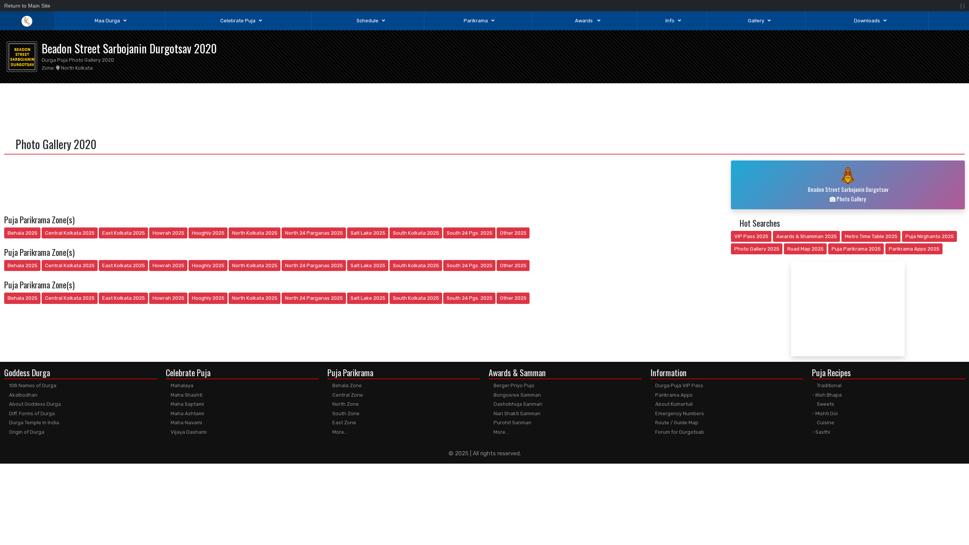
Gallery (756, 20)
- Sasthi (821, 432)
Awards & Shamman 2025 (806, 236)
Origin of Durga (26, 432)
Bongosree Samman (516, 395)
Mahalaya (181, 385)
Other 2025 (513, 233)
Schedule (368, 20)
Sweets (825, 404)
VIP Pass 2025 (751, 236)
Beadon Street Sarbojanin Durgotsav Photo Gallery (848, 194)
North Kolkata (76, 68)
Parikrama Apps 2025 (914, 249)
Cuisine (825, 422)
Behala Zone (346, 385)
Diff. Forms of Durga (31, 413)
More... (339, 432)
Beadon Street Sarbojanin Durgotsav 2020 (129, 48)
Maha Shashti (186, 395)
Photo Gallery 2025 (756, 249)
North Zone (345, 404)
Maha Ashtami (187, 413)
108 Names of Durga (32, 385)
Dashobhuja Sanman (517, 404)
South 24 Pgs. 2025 (469, 233)
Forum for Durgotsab (679, 432)
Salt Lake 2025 (368, 233)
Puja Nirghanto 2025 (929, 236)
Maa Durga (107, 20)
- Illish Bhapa (827, 395)
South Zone (345, 413)
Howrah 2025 (168, 233)
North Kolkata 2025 (254, 233)
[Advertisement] (484, 109)
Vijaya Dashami (188, 432)
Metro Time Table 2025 (871, 236)
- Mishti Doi (825, 413)
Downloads (867, 20)
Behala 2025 (22, 233)
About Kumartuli (673, 404)
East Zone (343, 422)
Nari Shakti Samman (516, 413)
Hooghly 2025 (208, 233)
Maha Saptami (187, 404)
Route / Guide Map (676, 422)
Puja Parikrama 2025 (856, 249)
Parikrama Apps (673, 395)
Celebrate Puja (237, 20)
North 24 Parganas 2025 (314, 233)
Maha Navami (186, 422)
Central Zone (347, 395)
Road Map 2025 (805, 249)
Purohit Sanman (511, 422)
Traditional (828, 385)
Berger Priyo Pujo (513, 385)
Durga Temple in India (33, 422)
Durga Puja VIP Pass (678, 385)
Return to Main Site (27, 6)
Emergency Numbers (679, 413)
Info (670, 20)
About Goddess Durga (34, 404)
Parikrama (476, 20)
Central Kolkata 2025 (70, 233)
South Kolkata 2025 (416, 233)
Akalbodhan (22, 395)
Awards (584, 20)
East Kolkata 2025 (123, 233)
